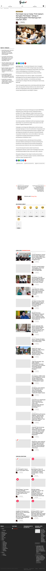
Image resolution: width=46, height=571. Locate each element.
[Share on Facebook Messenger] (21, 63)
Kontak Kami (26, 568)
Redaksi (36, 568)
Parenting (4, 547)
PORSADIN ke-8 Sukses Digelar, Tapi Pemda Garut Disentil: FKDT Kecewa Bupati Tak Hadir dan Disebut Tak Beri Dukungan (38, 417)
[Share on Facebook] (17, 63)
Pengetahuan (5, 548)
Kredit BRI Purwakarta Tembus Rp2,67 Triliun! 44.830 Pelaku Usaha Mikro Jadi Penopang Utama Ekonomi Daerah (8, 81)
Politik (3, 536)
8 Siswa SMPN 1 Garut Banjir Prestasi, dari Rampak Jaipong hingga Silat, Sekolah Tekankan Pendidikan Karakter (38, 513)
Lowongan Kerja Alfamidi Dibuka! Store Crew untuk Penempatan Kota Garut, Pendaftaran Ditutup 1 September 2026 (7, 58)
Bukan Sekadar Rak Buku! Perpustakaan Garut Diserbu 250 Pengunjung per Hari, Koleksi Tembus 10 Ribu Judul (38, 329)
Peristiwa (3, 535)
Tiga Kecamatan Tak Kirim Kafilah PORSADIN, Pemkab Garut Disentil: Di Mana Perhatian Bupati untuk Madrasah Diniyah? (38, 365)
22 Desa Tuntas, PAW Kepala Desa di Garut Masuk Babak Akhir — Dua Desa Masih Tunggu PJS (38, 303)
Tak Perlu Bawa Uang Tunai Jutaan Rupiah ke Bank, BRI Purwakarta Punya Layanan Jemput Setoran (8, 64)
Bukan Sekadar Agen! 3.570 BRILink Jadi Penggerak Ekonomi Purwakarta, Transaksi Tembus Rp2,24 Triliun (8, 69)
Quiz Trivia (3, 537)
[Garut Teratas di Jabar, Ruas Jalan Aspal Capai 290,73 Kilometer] (23, 341)
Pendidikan (4, 534)
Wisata (3, 552)
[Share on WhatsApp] (19, 63)
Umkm (3, 538)
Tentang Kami (31, 568)
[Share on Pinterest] (25, 63)
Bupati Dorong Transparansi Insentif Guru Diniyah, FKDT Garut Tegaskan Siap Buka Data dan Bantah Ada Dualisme (38, 316)
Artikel (4, 541)
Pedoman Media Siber (27, 569)
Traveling (4, 555)
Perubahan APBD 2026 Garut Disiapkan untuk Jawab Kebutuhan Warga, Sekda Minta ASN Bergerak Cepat (38, 378)
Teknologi (4, 550)
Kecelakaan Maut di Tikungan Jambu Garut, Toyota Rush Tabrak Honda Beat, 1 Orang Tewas (38, 471)
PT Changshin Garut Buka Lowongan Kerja (22, 469)
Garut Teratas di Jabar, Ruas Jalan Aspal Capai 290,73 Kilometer (38, 340)
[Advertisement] (30, 53)
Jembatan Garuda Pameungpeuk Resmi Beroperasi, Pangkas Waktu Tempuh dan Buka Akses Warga (38, 280)
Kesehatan (5, 543)
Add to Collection (40, 163)
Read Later (20, 163)
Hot (22, 6)
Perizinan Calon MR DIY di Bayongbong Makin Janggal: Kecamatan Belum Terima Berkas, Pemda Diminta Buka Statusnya (38, 444)
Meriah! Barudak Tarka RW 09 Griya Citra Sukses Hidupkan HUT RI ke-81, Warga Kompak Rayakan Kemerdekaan (8, 52)
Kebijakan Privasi (42, 568)
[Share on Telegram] (23, 63)
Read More (37, 543)
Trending (35, 6)
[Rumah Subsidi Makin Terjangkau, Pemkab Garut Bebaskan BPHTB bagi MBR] (23, 268)
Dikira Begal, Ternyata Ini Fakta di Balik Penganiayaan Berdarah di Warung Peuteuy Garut (23, 492)
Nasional (3, 532)
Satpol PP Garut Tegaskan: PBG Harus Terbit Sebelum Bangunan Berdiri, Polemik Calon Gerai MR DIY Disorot (38, 351)
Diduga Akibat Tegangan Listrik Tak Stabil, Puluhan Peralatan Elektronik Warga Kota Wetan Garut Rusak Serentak (37, 492)
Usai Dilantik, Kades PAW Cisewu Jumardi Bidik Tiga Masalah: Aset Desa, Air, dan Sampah (38, 291)
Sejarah (4, 549)
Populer (10, 6)
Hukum (3, 528)
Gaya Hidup (5, 542)
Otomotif (4, 546)
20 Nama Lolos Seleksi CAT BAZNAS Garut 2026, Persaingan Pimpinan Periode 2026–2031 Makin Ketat (38, 390)
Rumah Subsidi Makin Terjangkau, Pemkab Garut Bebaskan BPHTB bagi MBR (38, 268)
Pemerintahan (26, 250)
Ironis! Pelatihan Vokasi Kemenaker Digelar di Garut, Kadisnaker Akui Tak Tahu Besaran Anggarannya (38, 257)
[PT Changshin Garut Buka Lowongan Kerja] (23, 462)
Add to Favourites (30, 163)
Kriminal (4, 530)
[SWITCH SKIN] (43, 6)
